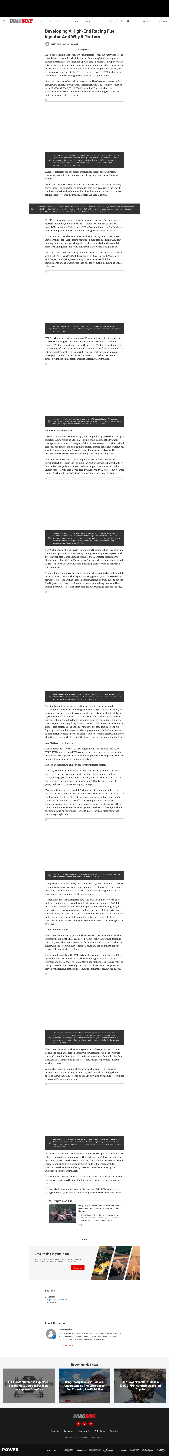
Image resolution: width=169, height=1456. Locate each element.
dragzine (81, 1225)
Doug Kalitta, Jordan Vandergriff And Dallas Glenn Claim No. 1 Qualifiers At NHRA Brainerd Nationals (98, 1208)
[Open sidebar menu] (3, 21)
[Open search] (110, 21)
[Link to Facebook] (116, 21)
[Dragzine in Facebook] (78, 1423)
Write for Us (100, 1431)
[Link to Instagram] (122, 21)
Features (86, 21)
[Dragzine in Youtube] (90, 1423)
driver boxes (111, 1049)
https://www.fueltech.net (57, 1300)
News (50, 21)
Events (76, 21)
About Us (55, 1431)
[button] (84, 49)
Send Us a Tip (84, 1431)
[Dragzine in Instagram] (84, 1423)
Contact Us (68, 1431)
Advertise (114, 1431)
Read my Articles (68, 1345)
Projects (66, 21)
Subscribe (78, 1268)
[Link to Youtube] (128, 21)
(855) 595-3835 (52, 1302)
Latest (41, 21)
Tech (58, 21)
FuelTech (77, 72)
